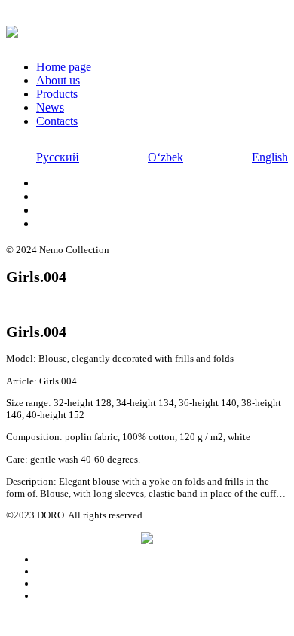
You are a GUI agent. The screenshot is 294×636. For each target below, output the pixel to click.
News (50, 107)
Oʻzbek (165, 157)
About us (58, 80)
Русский (57, 157)
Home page (63, 66)
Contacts (57, 121)
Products (57, 93)
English (270, 157)
